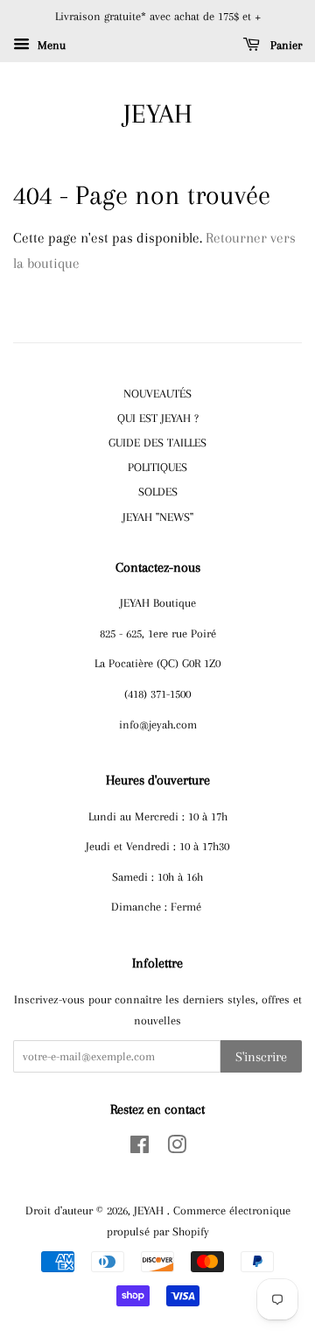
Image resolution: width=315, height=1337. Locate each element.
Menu (50, 45)
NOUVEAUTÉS (157, 393)
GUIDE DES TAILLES (157, 442)
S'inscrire (261, 1057)
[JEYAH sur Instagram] (176, 1148)
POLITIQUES (157, 467)
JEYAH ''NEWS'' (157, 517)
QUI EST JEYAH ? (158, 418)
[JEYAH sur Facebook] (140, 1148)
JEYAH (157, 113)
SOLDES (158, 491)
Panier (284, 45)
